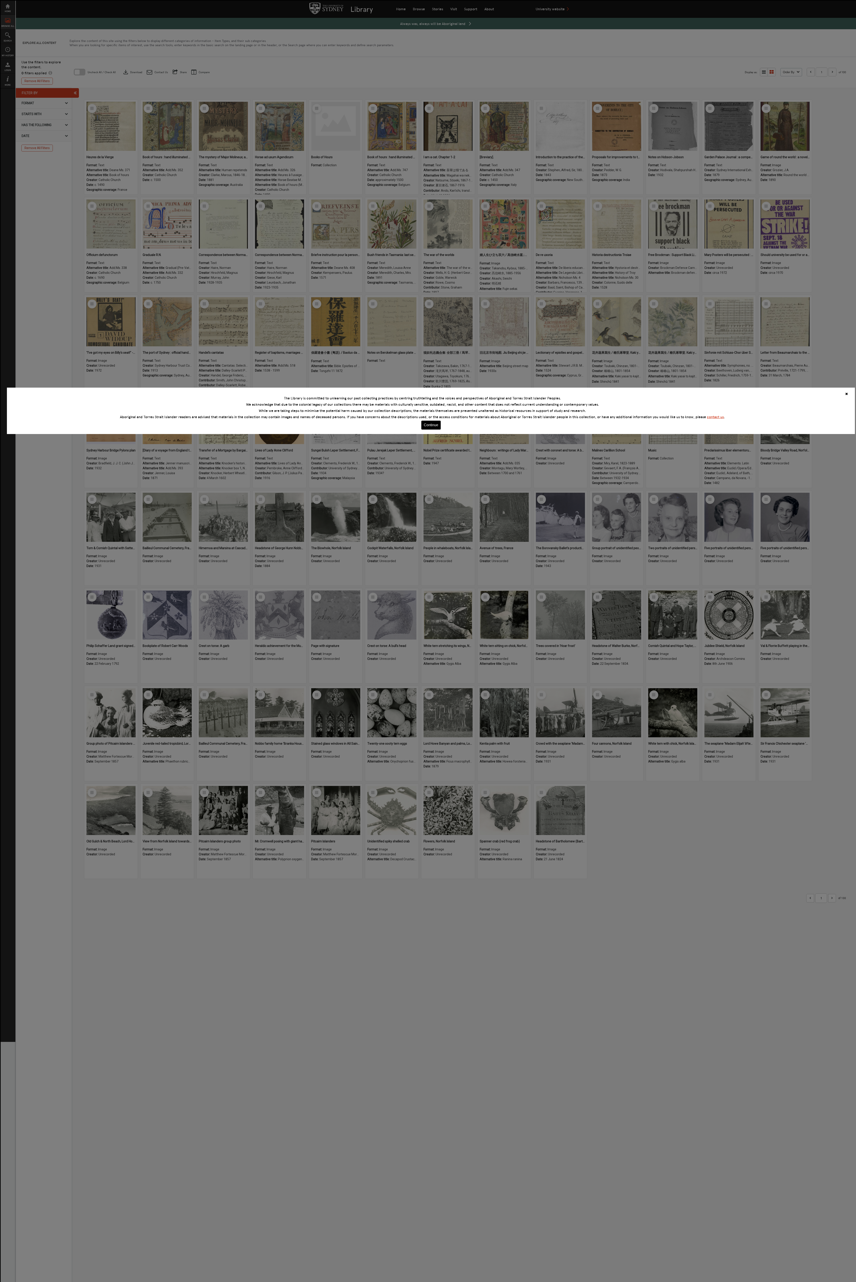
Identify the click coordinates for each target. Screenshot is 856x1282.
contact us (715, 416)
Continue (431, 425)
